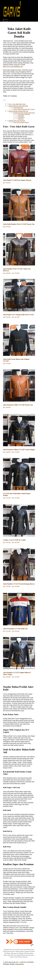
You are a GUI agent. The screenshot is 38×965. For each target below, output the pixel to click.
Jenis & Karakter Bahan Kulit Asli (18, 111)
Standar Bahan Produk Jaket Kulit (18, 106)
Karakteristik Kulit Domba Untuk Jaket (24, 112)
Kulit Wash (21, 119)
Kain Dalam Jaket (18, 107)
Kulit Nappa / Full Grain (24, 114)
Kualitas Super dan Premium (17, 120)
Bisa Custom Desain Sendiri (21, 122)
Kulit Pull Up (21, 117)
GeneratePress (19, 964)
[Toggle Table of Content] (4, 100)
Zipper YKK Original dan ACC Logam (23, 109)
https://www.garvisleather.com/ (13, 66)
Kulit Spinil (21, 116)
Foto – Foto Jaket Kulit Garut (17, 104)
